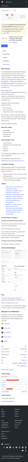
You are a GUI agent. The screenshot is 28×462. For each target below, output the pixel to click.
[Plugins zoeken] (15, 10)
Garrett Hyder (7, 336)
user (18, 365)
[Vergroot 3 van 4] (11, 261)
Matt (3, 433)
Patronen (17, 416)
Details (4, 50)
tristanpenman (7, 332)
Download (4, 45)
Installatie (5, 57)
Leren (2, 420)
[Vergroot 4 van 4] (25, 266)
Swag (17, 427)
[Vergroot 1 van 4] (11, 251)
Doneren (17, 425)
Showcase (17, 409)
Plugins (16, 414)
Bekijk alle (24, 391)
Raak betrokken (18, 420)
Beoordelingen (6, 54)
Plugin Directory (4, 5)
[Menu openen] (26, 2)
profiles (24, 363)
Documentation (16, 228)
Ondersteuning (6, 64)
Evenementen (18, 422)
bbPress (4, 436)
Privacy (3, 416)
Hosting (3, 414)
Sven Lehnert (7, 328)
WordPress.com (5, 431)
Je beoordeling (4, 391)
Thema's (17, 411)
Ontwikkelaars (4, 425)
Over (2, 409)
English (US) (24, 360)
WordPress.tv (5, 427)
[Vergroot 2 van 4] (25, 251)
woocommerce (23, 365)
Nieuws (3, 411)
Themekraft (14, 42)
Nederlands (7, 444)
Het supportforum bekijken (7, 401)
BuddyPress (4, 438)
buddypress (15, 363)
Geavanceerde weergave (7, 369)
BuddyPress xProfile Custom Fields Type (14, 160)
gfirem (5, 341)
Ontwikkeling (6, 61)
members (20, 363)
